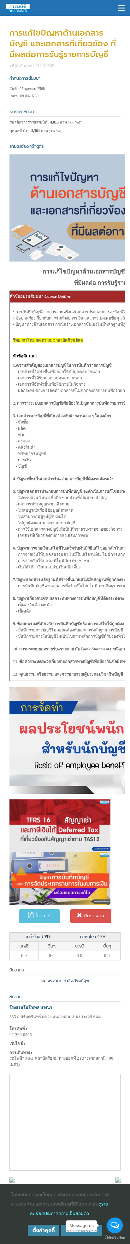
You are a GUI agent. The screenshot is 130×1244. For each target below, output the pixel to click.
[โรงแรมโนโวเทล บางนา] (12, 1179)
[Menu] (121, 7)
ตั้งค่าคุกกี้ (43, 1230)
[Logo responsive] (18, 7)
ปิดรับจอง (93, 915)
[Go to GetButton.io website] (115, 1237)
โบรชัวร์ (42, 915)
